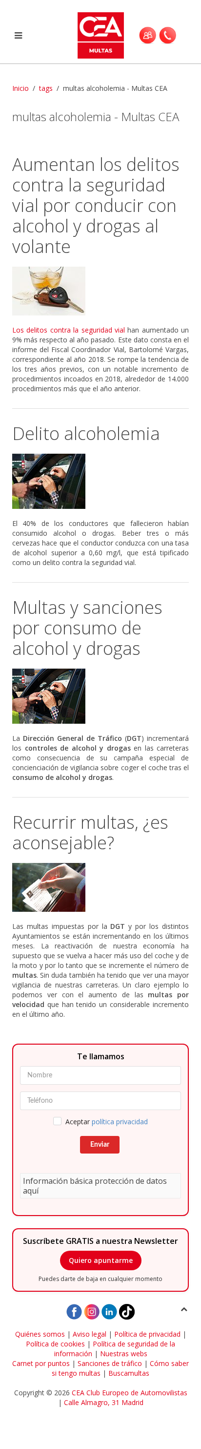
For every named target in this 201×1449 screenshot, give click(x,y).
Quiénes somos (40, 1334)
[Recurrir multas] (100, 887)
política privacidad (120, 1121)
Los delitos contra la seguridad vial (68, 330)
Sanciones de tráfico (110, 1363)
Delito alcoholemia (86, 433)
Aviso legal (89, 1334)
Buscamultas (128, 1373)
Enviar (99, 1144)
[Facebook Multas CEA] (74, 1311)
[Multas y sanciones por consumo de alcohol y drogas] (100, 696)
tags (46, 88)
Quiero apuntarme (101, 1260)
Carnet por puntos (41, 1363)
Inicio (20, 88)
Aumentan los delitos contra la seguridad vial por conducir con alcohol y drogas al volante (96, 205)
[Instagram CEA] (92, 1311)
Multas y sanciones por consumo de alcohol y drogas (87, 627)
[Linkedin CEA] (109, 1311)
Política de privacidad (147, 1334)
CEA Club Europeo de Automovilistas (129, 1392)
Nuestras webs (123, 1353)
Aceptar (106, 1121)
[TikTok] (127, 1311)
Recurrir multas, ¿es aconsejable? (90, 832)
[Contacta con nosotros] (167, 35)
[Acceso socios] (147, 35)
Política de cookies (55, 1343)
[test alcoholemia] (100, 481)
